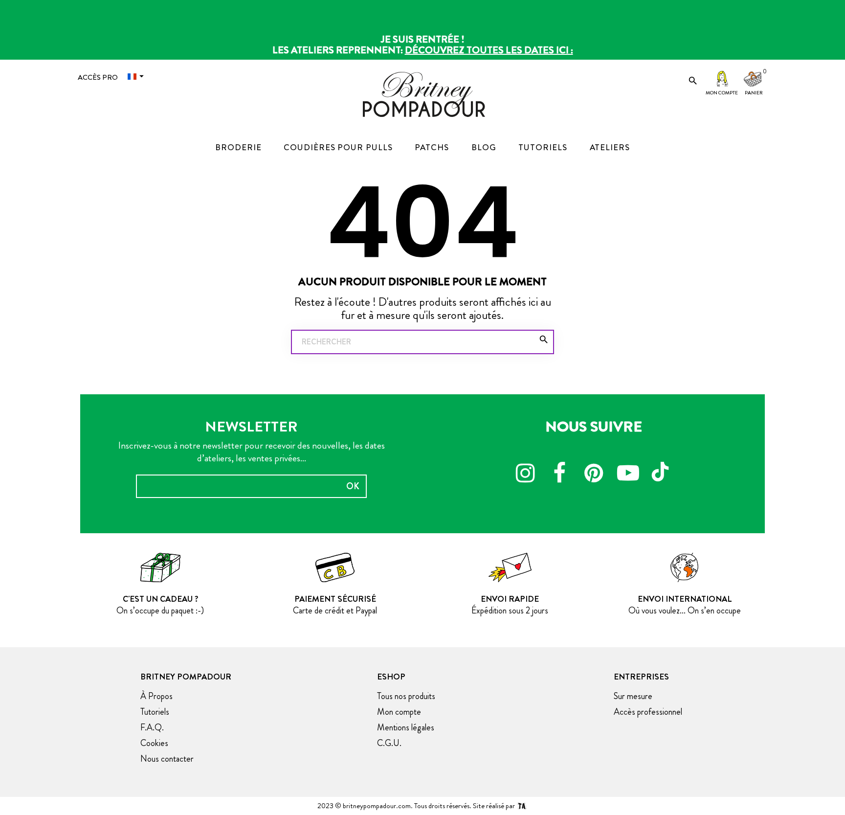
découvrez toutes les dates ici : (489, 50)
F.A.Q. (152, 727)
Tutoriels (154, 711)
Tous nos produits (406, 696)
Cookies (154, 743)
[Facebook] (559, 474)
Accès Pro (98, 77)
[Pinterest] (594, 474)
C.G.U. (389, 743)
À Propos (156, 696)
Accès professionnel (648, 711)
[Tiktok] (662, 467)
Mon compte (722, 92)
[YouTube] (628, 474)
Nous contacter (167, 758)
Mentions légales (405, 727)
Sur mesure (633, 696)
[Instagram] (525, 474)
